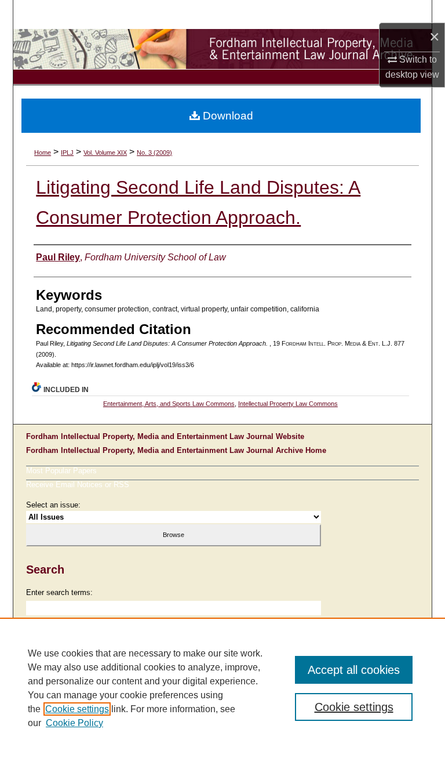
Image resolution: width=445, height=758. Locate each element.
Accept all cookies (354, 669)
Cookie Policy (74, 723)
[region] (222, 688)
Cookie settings (77, 709)
